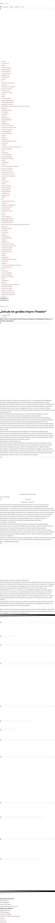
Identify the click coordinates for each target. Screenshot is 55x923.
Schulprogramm (5, 71)
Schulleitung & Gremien (8, 83)
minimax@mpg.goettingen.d (11, 916)
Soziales (3, 137)
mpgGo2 (3, 135)
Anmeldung (4, 152)
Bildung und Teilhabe (7, 158)
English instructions (6, 170)
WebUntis (17, 7)
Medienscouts (5, 123)
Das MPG (3, 61)
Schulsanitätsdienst (6, 149)
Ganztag (3, 116)
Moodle (11, 7)
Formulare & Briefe (6, 154)
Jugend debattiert (6, 131)
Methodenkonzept (6, 110)
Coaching (4, 145)
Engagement (5, 139)
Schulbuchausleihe (6, 156)
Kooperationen (5, 77)
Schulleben (4, 112)
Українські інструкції (7, 172)
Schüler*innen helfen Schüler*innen (11, 147)
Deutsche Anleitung (6, 168)
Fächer (3, 96)
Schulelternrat (5, 90)
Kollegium (4, 85)
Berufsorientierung (6, 133)
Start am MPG (5, 63)
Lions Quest (4, 143)
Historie (3, 79)
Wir (2, 81)
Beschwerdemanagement (8, 176)
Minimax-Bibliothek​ (6, 119)
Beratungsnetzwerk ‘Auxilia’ (8, 141)
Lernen (3, 94)
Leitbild (3, 65)
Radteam (3, 121)
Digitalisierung (5, 75)
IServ (23, 7)
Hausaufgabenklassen (7, 102)
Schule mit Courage (6, 129)
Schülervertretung (6, 88)
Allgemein (4, 317)
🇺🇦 (0, 7)
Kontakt (3, 178)
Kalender (3, 164)
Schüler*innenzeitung (7, 125)
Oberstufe (4, 108)
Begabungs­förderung (7, 100)
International (5, 114)
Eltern (3, 150)
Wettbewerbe (5, 118)
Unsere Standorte (6, 67)
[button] (27, 1)
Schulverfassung (6, 73)
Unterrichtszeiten (6, 98)
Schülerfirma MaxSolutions (8, 127)
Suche (1, 3)
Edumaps (5, 7)
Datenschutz (3, 922)
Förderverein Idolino (6, 92)
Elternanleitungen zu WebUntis (10, 166)
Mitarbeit (2, 918)
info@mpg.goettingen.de (10, 906)
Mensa (3, 160)
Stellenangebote (6, 69)
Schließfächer (5, 162)
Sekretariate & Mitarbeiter (8, 86)
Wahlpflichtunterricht (7, 104)
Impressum (3, 920)
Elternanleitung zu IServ (8, 174)
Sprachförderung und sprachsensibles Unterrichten (15, 106)
